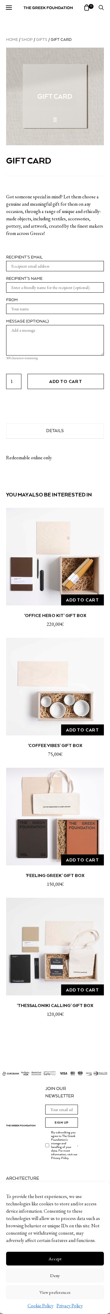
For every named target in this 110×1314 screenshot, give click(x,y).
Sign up (61, 1122)
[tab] (55, 431)
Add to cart (65, 381)
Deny (55, 1275)
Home (12, 40)
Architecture (22, 1178)
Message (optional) (27, 321)
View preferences (55, 1292)
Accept (55, 1259)
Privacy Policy (70, 1305)
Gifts (41, 40)
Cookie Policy (40, 1305)
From (12, 300)
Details (55, 430)
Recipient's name (24, 278)
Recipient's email (24, 257)
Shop (27, 40)
